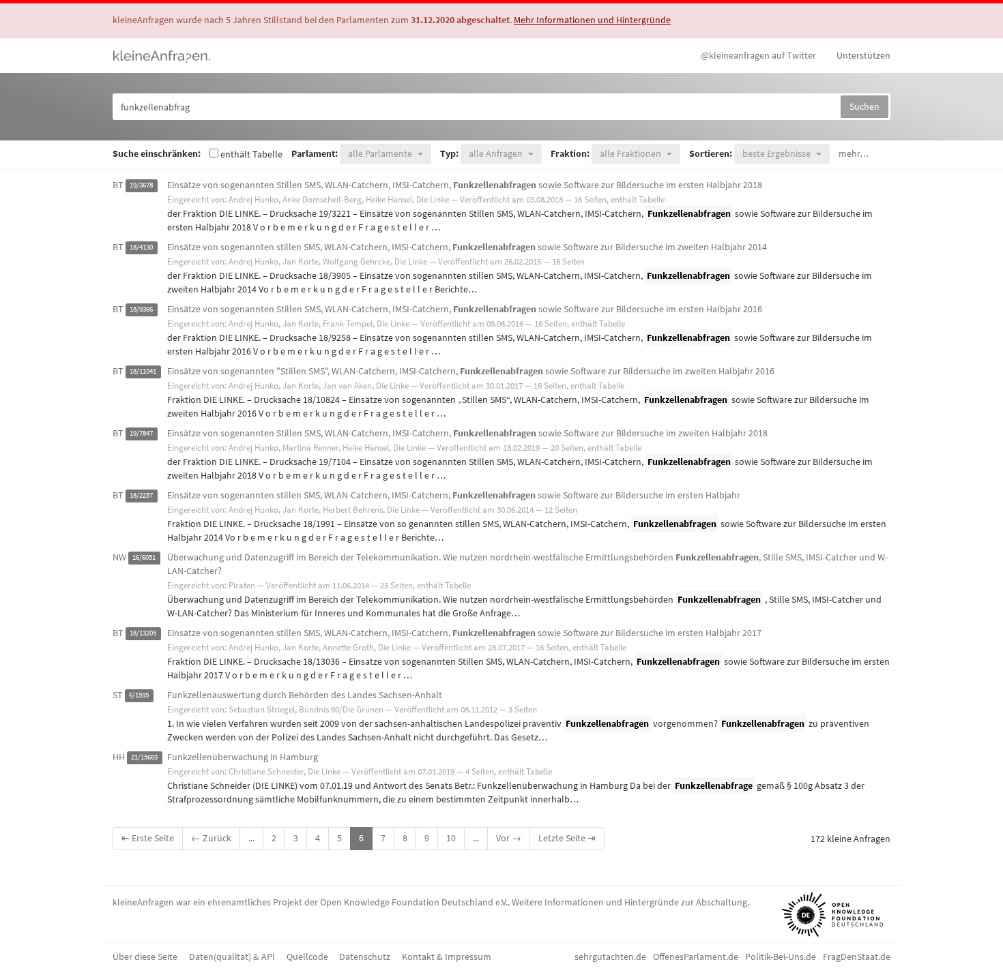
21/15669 (144, 757)
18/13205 (143, 633)
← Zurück (211, 838)
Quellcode (307, 956)
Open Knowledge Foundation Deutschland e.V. (414, 902)
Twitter (758, 55)
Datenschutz (364, 956)
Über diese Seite (145, 956)
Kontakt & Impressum (446, 956)
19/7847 (141, 434)
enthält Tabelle (250, 154)
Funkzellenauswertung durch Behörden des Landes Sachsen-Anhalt (304, 695)
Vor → (508, 838)
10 (451, 838)
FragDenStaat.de (856, 956)
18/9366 (141, 309)
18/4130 (141, 247)
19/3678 (141, 185)
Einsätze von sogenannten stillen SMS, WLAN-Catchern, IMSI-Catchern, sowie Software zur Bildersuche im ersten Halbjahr (453, 495)
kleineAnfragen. (162, 55)
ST (118, 695)
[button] (385, 154)
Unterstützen (863, 55)
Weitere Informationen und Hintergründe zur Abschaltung (629, 902)
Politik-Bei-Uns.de (780, 956)
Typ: (449, 153)
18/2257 (141, 496)
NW (119, 557)
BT (118, 185)
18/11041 (143, 371)
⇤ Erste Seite (147, 838)
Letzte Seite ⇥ (567, 838)
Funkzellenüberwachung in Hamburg (242, 757)
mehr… (854, 153)
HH (119, 757)
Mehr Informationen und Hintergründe (592, 20)
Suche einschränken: (157, 153)
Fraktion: (570, 153)
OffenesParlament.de (695, 956)
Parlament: (314, 153)
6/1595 (139, 695)
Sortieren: (710, 153)
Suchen (864, 106)
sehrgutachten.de (610, 956)
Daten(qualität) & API (232, 956)
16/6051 (144, 558)
